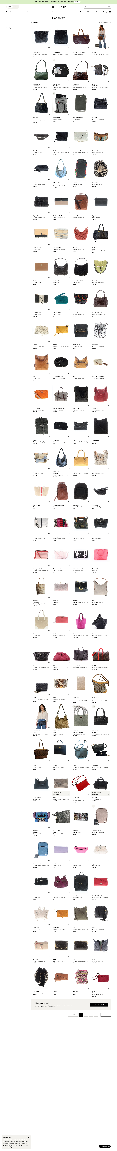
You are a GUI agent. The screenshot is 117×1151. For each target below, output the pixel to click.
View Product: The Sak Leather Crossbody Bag (61, 140)
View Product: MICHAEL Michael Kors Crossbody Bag (100, 366)
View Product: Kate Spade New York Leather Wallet (61, 205)
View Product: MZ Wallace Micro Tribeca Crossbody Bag (100, 74)
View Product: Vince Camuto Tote (41, 917)
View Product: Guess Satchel (100, 526)
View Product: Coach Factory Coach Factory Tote (41, 41)
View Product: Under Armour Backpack (61, 107)
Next (105, 1014)
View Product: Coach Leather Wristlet (41, 173)
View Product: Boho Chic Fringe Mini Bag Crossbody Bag (100, 41)
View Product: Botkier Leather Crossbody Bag (61, 334)
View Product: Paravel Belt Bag (41, 140)
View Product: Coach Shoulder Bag (41, 462)
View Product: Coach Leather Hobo (61, 721)
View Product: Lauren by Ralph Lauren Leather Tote (81, 41)
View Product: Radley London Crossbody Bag (81, 397)
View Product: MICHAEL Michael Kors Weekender (61, 397)
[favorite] (49, 47)
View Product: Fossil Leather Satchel (100, 238)
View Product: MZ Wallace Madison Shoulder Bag (61, 173)
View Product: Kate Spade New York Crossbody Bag (61, 366)
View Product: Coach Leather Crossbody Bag (100, 687)
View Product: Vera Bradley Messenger (100, 429)
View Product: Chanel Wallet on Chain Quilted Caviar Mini (41, 687)
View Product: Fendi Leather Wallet (61, 623)
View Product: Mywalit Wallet (100, 205)
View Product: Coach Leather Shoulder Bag (81, 429)
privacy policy (8, 1147)
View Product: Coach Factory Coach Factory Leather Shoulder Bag (61, 41)
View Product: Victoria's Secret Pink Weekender (81, 558)
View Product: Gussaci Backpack (81, 885)
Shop (9, 6)
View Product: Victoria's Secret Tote (100, 558)
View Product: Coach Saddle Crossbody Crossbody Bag (81, 754)
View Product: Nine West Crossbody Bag (100, 107)
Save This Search (99, 1004)
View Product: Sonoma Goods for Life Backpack (61, 494)
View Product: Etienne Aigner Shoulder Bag (100, 140)
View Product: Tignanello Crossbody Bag (41, 205)
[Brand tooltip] (10, 28)
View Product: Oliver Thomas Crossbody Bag (41, 526)
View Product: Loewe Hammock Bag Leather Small (100, 623)
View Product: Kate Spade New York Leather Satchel (100, 302)
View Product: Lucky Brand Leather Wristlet (61, 917)
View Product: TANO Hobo (41, 366)
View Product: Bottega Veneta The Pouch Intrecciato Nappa (61, 655)
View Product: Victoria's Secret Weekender (61, 558)
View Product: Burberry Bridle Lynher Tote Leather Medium (41, 655)
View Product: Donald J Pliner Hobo (61, 270)
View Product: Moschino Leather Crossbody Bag (81, 591)
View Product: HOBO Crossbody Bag (100, 917)
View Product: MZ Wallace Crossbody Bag (81, 526)
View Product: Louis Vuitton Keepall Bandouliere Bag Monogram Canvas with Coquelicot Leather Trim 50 (100, 655)
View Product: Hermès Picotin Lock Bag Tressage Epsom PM (81, 623)
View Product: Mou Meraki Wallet (61, 853)
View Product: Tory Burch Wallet (41, 270)
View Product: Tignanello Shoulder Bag (100, 397)
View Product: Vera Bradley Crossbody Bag (61, 429)
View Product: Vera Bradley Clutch (41, 885)
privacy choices (23, 1145)
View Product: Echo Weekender (100, 949)
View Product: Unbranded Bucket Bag (100, 173)
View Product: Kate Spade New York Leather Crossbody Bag (41, 558)
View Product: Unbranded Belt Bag (100, 494)
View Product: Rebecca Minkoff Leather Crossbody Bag (81, 140)
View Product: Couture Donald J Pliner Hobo (81, 270)
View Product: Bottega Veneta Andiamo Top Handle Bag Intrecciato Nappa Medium (81, 655)
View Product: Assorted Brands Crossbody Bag (81, 205)
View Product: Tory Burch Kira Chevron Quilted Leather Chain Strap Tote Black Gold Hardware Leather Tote (41, 107)
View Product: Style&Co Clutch (100, 853)
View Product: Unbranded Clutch (61, 591)
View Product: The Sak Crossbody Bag (81, 238)
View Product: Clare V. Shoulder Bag (41, 334)
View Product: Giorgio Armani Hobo (41, 787)
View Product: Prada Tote (41, 623)
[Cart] (110, 12)
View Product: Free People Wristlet (61, 981)
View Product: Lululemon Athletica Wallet (81, 107)
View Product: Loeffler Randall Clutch (41, 238)
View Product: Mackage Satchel (100, 787)
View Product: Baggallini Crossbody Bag (41, 429)
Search (86, 7)
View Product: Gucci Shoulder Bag (100, 591)
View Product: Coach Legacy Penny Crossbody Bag (41, 721)
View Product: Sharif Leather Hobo (81, 366)
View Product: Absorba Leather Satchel (61, 754)
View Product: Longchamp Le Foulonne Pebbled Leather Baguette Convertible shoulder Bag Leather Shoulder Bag (41, 74)
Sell (16, 6)
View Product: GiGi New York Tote (41, 494)
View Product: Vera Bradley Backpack (81, 494)
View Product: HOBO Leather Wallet (61, 949)
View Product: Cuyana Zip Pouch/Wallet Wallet (81, 687)
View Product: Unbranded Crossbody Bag (100, 270)
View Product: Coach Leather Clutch (81, 787)
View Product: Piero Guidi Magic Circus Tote (41, 591)
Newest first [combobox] (106, 22)
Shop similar (56, 794)
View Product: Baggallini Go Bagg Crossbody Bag (61, 74)
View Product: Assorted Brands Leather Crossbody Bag (41, 853)
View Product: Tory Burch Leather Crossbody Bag (100, 754)
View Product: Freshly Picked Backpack (81, 334)
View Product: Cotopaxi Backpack (81, 173)
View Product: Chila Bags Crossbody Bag (61, 526)
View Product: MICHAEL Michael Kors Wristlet (41, 302)
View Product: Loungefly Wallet (41, 821)
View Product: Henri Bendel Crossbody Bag (41, 397)
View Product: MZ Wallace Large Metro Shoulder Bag (61, 462)
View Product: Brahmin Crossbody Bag (61, 687)
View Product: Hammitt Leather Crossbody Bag (61, 787)
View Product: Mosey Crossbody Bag (61, 885)
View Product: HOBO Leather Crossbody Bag (81, 917)
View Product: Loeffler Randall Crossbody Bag (61, 238)
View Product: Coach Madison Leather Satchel (100, 721)
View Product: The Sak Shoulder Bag (100, 462)
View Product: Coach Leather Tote (41, 754)
